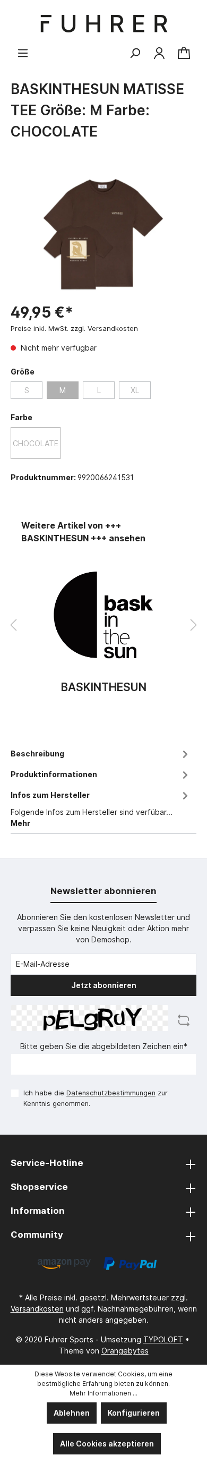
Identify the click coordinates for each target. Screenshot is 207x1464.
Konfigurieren (134, 1412)
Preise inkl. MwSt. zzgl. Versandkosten (74, 328)
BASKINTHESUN (103, 688)
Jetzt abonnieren (103, 985)
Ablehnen (72, 1412)
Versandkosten (37, 1308)
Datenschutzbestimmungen (111, 1093)
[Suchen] (135, 53)
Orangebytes (125, 1350)
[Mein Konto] (159, 53)
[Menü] (23, 53)
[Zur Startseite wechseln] (103, 24)
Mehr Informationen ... (103, 1393)
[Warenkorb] (183, 53)
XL (135, 390)
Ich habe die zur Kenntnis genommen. (95, 1098)
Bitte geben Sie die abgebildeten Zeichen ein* (103, 1046)
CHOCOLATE (35, 443)
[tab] (101, 752)
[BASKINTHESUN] (103, 615)
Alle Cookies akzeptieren (107, 1443)
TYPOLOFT (163, 1339)
